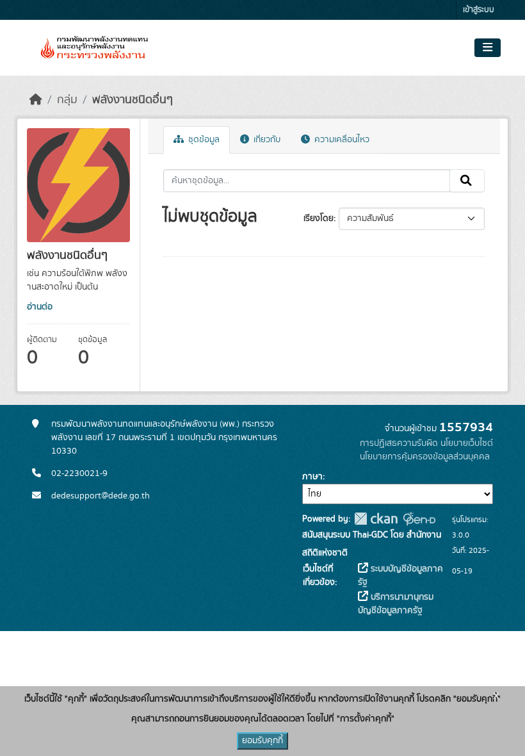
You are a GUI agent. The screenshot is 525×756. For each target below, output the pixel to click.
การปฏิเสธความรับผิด (399, 443)
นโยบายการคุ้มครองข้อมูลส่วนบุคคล (425, 456)
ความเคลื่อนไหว (340, 139)
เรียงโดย (318, 218)
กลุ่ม (67, 100)
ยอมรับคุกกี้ (262, 740)
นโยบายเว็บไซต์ (466, 443)
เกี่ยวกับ (265, 139)
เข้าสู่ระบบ (478, 10)
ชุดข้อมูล (203, 139)
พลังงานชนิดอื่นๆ (132, 100)
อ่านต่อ (39, 306)
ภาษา (312, 476)
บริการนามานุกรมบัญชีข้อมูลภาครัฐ (395, 604)
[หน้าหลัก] (35, 100)
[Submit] (467, 180)
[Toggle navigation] (487, 48)
